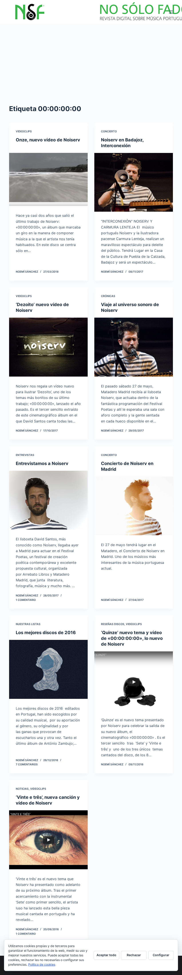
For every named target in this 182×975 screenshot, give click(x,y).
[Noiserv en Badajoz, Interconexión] (133, 182)
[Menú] (171, 12)
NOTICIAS (22, 788)
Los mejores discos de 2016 (46, 632)
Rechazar (134, 955)
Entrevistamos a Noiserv (42, 463)
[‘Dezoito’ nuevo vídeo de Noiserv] (48, 347)
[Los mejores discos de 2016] (48, 669)
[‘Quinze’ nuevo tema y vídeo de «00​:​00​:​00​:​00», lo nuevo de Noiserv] (133, 680)
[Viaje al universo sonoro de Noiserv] (133, 347)
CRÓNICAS (108, 296)
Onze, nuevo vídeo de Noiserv (48, 140)
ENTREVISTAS (25, 455)
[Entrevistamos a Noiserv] (48, 500)
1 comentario (26, 600)
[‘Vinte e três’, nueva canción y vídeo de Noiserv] (48, 839)
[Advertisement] (91, 57)
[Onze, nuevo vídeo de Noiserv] (48, 176)
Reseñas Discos (112, 624)
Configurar (161, 955)
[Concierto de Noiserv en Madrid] (133, 506)
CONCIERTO (109, 131)
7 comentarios (27, 764)
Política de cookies (41, 964)
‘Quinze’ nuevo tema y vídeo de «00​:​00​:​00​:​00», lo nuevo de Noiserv (132, 638)
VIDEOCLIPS (24, 131)
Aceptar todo (106, 955)
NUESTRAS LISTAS (28, 624)
